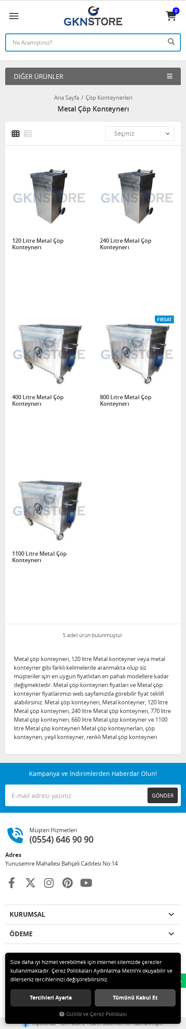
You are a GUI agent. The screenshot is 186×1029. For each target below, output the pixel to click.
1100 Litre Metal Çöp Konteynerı (39, 557)
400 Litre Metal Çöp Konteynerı (38, 400)
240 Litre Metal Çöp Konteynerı (125, 244)
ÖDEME (21, 933)
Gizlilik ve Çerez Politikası (96, 1014)
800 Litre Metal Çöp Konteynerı (125, 400)
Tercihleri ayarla (51, 997)
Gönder (162, 795)
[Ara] (172, 41)
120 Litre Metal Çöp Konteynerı (38, 244)
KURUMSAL (27, 914)
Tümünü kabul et (135, 997)
